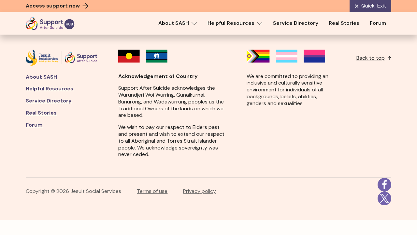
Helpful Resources (231, 23)
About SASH (173, 23)
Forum (378, 23)
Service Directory (295, 23)
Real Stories (344, 23)
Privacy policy (199, 191)
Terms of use (152, 191)
